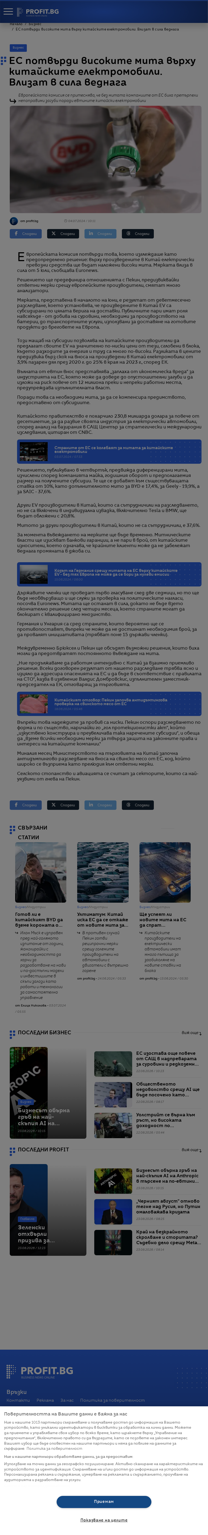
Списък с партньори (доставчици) (37, 1486)
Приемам (104, 1502)
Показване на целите (104, 1520)
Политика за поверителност (54, 1449)
